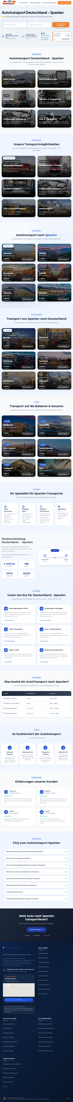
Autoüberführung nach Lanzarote (45, 1050)
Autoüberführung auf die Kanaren (45, 1041)
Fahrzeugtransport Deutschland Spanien (12, 1064)
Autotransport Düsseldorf (8, 1046)
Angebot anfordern (35, 929)
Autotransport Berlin (7, 1028)
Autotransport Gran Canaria (44, 989)
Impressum (5, 1086)
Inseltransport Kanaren (8, 1082)
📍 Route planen (19, 999)
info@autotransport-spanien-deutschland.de (20, 969)
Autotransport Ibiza (42, 993)
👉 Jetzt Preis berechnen (61, 24)
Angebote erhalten (64, 2)
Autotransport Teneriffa (43, 984)
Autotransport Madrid (43, 957)
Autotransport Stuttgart (8, 1050)
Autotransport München (8, 1037)
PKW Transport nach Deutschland (10, 1073)
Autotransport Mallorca (43, 980)
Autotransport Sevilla (43, 975)
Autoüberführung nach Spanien (45, 1023)
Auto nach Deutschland (49, 2)
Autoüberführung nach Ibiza (44, 1046)
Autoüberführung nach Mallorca (45, 1032)
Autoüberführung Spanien (8, 1077)
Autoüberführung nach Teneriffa (45, 1037)
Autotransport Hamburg (8, 1032)
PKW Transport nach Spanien (9, 1068)
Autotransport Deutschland (9, 1023)
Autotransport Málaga (43, 971)
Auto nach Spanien (35, 2)
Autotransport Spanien (43, 953)
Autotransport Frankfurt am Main (10, 1041)
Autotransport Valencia (43, 966)
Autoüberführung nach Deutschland (46, 1028)
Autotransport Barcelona (43, 962)
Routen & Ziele (24, 2)
